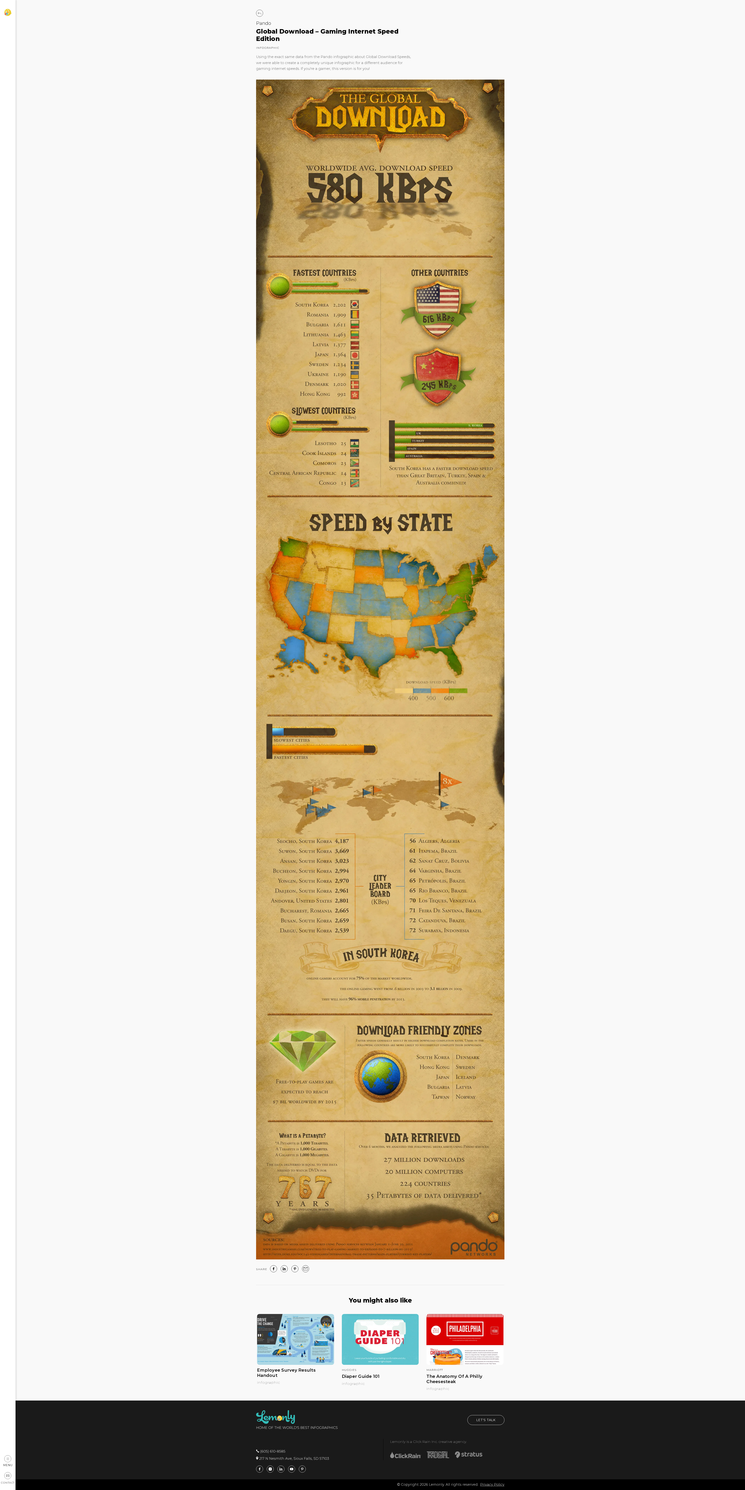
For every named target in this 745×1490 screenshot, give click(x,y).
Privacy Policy (492, 1484)
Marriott (434, 1370)
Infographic (267, 47)
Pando (263, 23)
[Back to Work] (259, 13)
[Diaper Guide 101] (380, 1364)
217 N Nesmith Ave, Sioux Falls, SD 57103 (293, 1458)
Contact (8, 1482)
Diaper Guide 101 (361, 1376)
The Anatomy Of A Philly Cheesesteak (454, 1379)
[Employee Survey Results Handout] (295, 1364)
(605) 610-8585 (272, 1451)
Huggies (349, 1370)
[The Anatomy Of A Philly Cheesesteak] (464, 1364)
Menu (8, 1465)
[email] (305, 1268)
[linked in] (284, 1268)
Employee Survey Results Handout (286, 1373)
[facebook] (273, 1268)
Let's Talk (486, 1420)
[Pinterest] (294, 1268)
